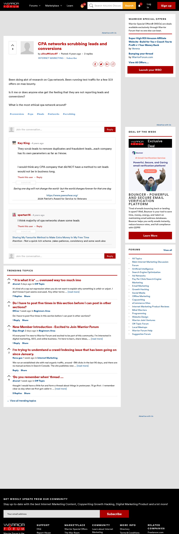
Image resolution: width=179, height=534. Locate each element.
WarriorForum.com (142, 57)
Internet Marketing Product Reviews (150, 306)
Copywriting (138, 299)
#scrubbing (69, 114)
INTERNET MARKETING (50, 58)
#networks (53, 114)
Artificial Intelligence (142, 268)
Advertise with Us (109, 33)
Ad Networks (139, 275)
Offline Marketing (141, 296)
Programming (139, 313)
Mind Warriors (139, 310)
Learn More (150, 235)
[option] (150, 189)
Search (129, 5)
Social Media (138, 292)
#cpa (30, 114)
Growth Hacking (140, 289)
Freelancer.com (155, 532)
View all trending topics (21, 400)
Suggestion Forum (141, 334)
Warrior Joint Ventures (143, 320)
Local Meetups (139, 327)
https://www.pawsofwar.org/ (62, 195)
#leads (40, 114)
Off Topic (40, 284)
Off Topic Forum (140, 323)
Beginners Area (42, 311)
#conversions (17, 114)
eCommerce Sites (141, 302)
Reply (110, 129)
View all (167, 250)
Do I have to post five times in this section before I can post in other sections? (62, 305)
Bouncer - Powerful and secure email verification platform (149, 199)
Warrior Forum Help (142, 330)
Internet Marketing (47, 358)
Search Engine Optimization (146, 272)
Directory (125, 528)
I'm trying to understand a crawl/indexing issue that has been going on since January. (65, 351)
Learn (71, 5)
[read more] (74, 291)
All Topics (137, 258)
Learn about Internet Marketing (102, 530)
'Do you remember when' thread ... (38, 377)
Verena (136, 48)
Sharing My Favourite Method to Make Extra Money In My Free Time (50, 237)
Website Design (140, 316)
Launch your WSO (150, 70)
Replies (17, 296)
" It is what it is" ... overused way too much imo (47, 280)
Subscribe (71, 58)
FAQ (39, 528)
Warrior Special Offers (76, 528)
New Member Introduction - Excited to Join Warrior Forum (56, 326)
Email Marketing (140, 285)
